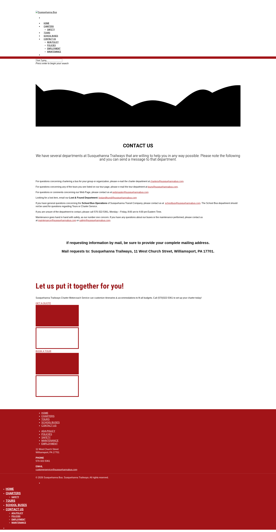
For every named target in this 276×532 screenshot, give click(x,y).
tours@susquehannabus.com (163, 187)
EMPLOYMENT (54, 48)
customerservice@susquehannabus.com (56, 469)
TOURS (45, 419)
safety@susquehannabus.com (94, 220)
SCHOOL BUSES (50, 422)
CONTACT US (50, 39)
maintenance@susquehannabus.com (57, 220)
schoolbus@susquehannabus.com (182, 203)
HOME (44, 413)
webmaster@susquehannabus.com (130, 192)
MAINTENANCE (54, 51)
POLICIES (51, 45)
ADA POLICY (53, 42)
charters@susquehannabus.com (166, 181)
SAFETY (51, 29)
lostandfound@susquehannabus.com (118, 197)
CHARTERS (49, 26)
